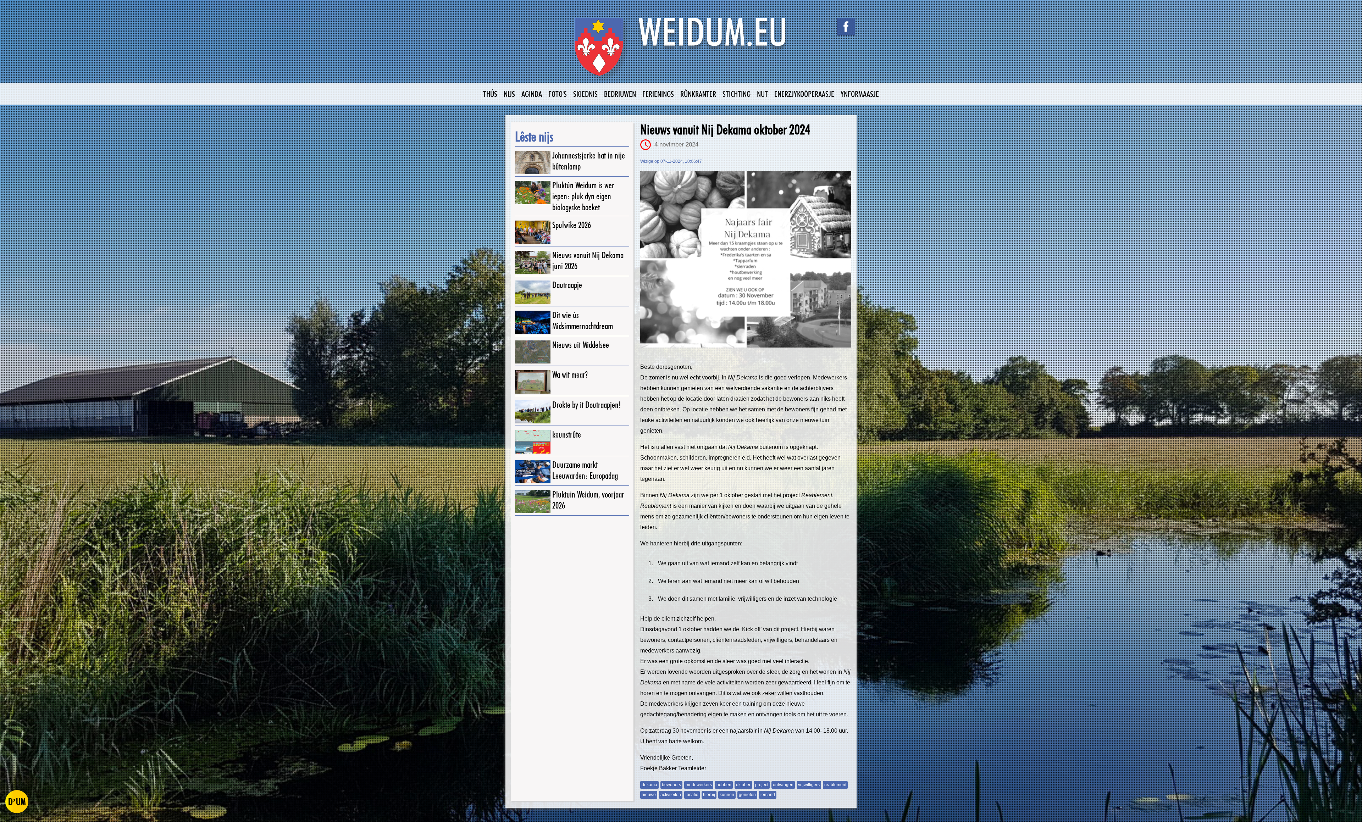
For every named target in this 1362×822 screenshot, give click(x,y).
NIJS (509, 94)
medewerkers (699, 784)
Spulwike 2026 (571, 225)
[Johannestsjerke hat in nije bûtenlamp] (532, 162)
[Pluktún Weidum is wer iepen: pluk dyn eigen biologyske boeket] (532, 192)
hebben (723, 784)
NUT (762, 94)
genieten (747, 794)
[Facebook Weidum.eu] (846, 26)
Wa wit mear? (570, 375)
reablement (835, 784)
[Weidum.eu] (681, 50)
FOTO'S (557, 94)
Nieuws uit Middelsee (580, 345)
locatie (692, 794)
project (761, 784)
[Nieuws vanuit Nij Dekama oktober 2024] (745, 259)
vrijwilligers (809, 784)
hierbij (709, 794)
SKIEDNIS (585, 94)
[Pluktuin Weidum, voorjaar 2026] (532, 501)
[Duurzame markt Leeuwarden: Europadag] (532, 471)
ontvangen (783, 784)
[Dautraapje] (532, 292)
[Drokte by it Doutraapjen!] (532, 411)
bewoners (671, 784)
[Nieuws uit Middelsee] (532, 351)
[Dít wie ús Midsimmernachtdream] (532, 322)
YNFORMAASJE (860, 94)
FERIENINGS (658, 94)
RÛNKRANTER (698, 94)
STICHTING (736, 94)
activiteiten (670, 794)
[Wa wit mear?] (532, 381)
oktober (743, 784)
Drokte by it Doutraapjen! (586, 405)
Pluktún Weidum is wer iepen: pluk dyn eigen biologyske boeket (583, 196)
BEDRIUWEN (620, 94)
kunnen (727, 794)
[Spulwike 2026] (532, 232)
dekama (649, 784)
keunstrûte (566, 434)
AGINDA (531, 94)
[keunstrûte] (532, 441)
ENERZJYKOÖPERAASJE (804, 94)
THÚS (490, 94)
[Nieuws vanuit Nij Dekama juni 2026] (532, 262)
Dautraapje (567, 285)
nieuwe (649, 794)
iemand (767, 794)
